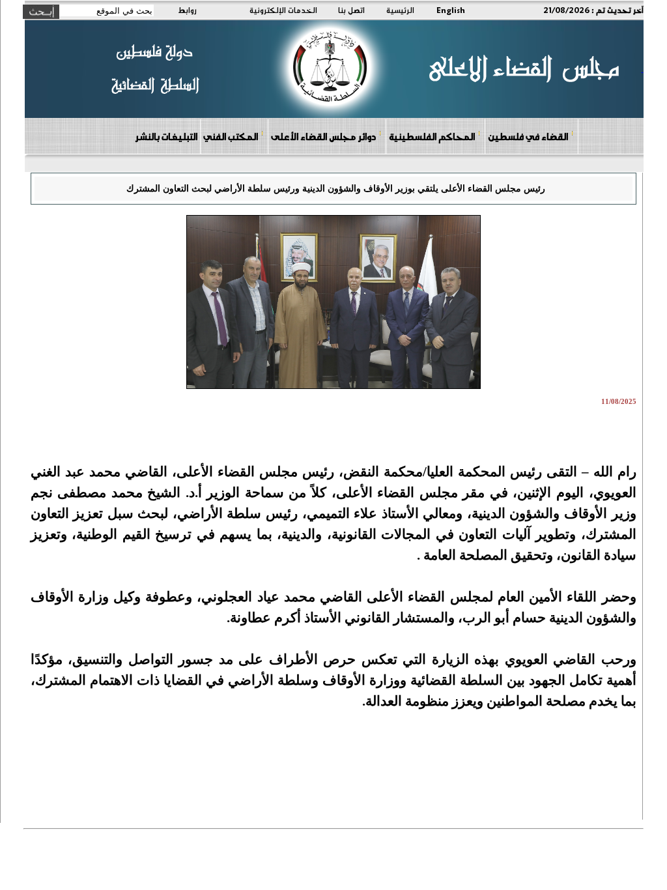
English (450, 10)
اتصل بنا (351, 10)
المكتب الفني (230, 136)
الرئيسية (400, 10)
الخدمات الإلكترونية (283, 10)
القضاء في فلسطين (528, 136)
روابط (187, 10)
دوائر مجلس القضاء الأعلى (323, 136)
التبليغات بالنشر (166, 136)
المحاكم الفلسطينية (432, 136)
